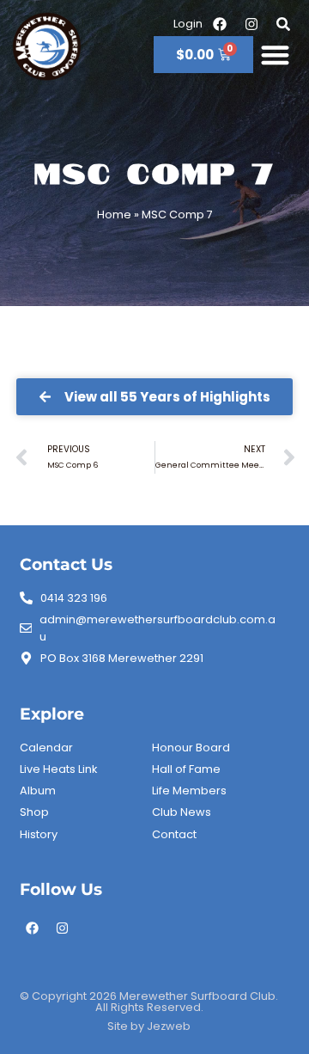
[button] (276, 54)
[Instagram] (63, 928)
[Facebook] (32, 928)
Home (114, 214)
